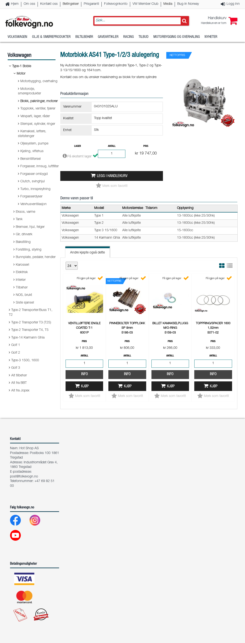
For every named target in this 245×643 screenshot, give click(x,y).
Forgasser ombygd (34, 174)
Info (84, 374)
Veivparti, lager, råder (35, 116)
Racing (128, 37)
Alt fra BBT (19, 383)
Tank (19, 219)
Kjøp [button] (85, 387)
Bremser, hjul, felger (30, 227)
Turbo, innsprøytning (35, 189)
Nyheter (211, 37)
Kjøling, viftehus (32, 151)
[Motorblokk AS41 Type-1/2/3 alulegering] (204, 132)
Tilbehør (22, 287)
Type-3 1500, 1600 (25, 360)
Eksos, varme (25, 212)
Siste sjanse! (25, 302)
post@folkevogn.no (24, 476)
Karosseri (22, 265)
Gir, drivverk (24, 234)
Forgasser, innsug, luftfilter (39, 166)
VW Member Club (145, 4)
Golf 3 (15, 368)
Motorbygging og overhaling (176, 37)
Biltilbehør (84, 37)
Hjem (15, 4)
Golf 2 (15, 353)
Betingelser (71, 4)
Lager (77, 146)
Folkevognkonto (116, 4)
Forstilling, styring (28, 250)
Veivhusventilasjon (33, 204)
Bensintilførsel (30, 159)
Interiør (21, 280)
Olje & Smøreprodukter (51, 37)
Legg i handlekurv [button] (112, 176)
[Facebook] (19, 521)
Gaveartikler (108, 37)
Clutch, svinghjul (32, 181)
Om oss (29, 4)
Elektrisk (22, 272)
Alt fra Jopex (20, 390)
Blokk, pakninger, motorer (39, 101)
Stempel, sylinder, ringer (37, 124)
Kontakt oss (49, 4)
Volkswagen (17, 37)
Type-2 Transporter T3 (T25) (31, 322)
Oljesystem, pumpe (34, 143)
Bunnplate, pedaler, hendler (36, 257)
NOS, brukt (24, 295)
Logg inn (233, 4)
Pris (145, 146)
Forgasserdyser (31, 196)
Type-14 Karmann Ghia (28, 337)
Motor (21, 73)
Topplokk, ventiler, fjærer (37, 108)
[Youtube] (19, 536)
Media (167, 4)
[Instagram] (38, 521)
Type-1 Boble (21, 66)
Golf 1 (15, 345)
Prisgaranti (91, 4)
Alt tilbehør (19, 375)
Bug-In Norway (188, 4)
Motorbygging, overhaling (38, 81)
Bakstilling (23, 242)
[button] (219, 21)
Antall (112, 146)
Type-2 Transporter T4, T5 (30, 330)
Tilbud (144, 37)
